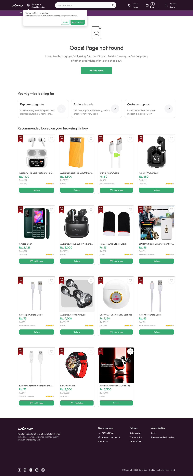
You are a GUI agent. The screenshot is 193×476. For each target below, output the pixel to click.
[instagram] (38, 470)
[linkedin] (26, 470)
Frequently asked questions (163, 437)
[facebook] (20, 470)
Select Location (78, 22)
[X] (44, 470)
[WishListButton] (51, 139)
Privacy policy (136, 437)
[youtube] (32, 470)
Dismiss (65, 22)
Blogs (153, 433)
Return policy (135, 433)
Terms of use (135, 441)
